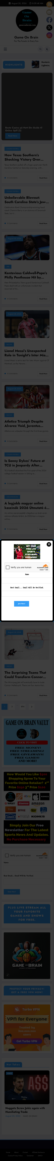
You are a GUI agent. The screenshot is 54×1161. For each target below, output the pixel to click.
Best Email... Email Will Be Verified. (27, 588)
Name (27, 574)
